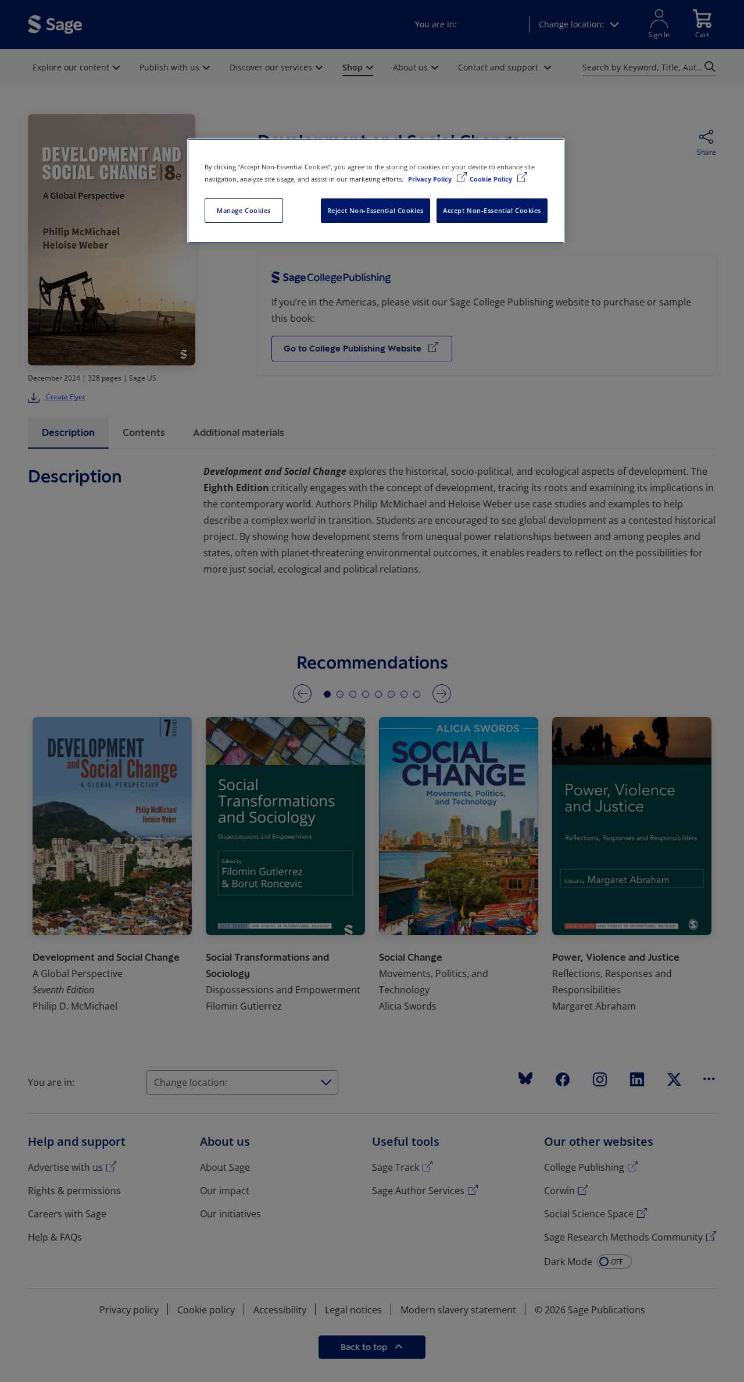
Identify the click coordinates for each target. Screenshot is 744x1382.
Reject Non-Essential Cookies (375, 210)
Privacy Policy (430, 179)
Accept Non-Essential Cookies (492, 210)
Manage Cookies (244, 210)
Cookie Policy (492, 179)
